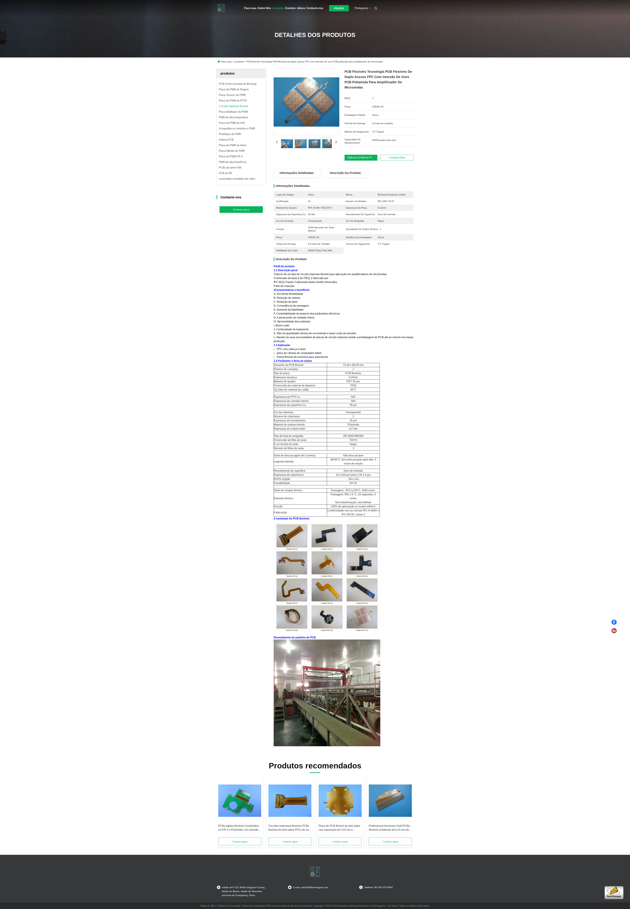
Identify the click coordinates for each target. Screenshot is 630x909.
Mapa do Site (207, 905)
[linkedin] (614, 631)
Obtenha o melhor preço (361, 157)
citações (339, 8)
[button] (222, 808)
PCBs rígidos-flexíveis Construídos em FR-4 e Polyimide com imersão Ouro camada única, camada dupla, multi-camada (239, 828)
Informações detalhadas (297, 173)
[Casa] (221, 8)
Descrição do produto (345, 173)
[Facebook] (614, 622)
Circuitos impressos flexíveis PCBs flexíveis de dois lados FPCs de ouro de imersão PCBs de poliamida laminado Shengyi (289, 828)
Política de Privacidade (229, 905)
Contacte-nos (314, 8)
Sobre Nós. (265, 8)
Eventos (290, 8)
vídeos (301, 8)
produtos (278, 8)
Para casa (250, 8)
